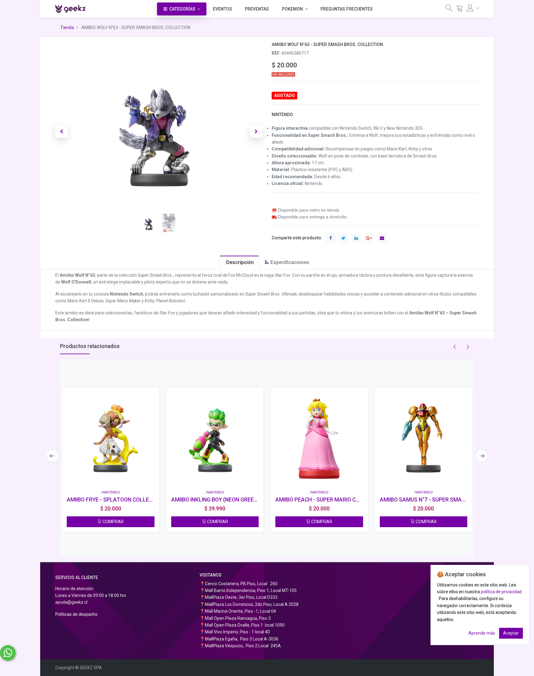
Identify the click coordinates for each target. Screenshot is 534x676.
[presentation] (52, 456)
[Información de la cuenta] (473, 8)
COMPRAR (113, 521)
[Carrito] (459, 9)
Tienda (67, 27)
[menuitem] (222, 8)
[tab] (239, 262)
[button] (61, 131)
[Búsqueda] (449, 9)
